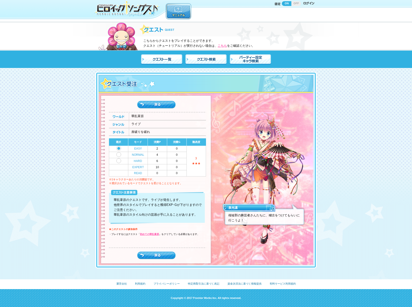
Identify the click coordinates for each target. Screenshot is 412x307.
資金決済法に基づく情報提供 (244, 283)
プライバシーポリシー (167, 283)
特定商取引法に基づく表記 (203, 283)
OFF (296, 3)
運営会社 (121, 283)
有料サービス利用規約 (283, 283)
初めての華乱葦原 (149, 234)
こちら (222, 45)
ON (287, 3)
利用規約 (140, 283)
